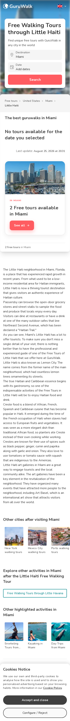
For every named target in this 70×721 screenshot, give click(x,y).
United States (31, 101)
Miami (49, 101)
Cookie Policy (52, 688)
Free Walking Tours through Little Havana (35, 593)
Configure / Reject (35, 713)
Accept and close (35, 700)
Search (35, 79)
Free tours (11, 101)
